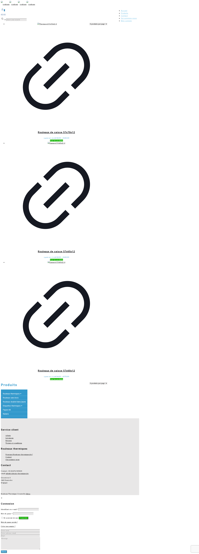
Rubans (6, 414)
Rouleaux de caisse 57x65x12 (56, 251)
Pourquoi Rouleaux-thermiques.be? (19, 454)
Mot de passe (7, 514)
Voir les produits (56, 141)
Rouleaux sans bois (11, 398)
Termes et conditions (14, 443)
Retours (9, 441)
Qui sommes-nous (12, 460)
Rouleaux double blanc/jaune (14, 402)
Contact (9, 457)
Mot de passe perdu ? (9, 522)
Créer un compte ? (8, 526)
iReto (28, 494)
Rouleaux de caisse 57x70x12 (56, 132)
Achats (8, 435)
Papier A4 (7, 410)
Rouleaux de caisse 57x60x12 (56, 370)
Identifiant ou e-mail (9, 509)
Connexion (23, 518)
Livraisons (9, 438)
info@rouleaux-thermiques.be (17, 474)
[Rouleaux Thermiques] (18, 4)
